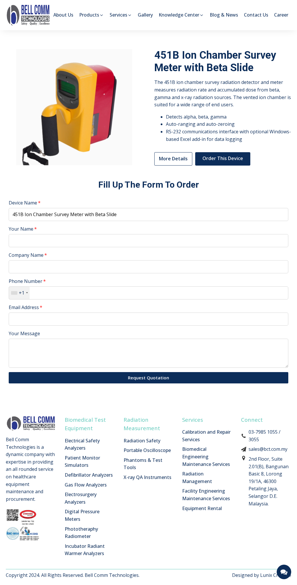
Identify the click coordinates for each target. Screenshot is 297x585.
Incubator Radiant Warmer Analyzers (85, 550)
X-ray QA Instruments (147, 477)
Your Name (21, 229)
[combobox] (19, 293)
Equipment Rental (202, 508)
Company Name (26, 255)
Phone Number (25, 281)
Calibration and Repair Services (206, 436)
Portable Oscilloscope (147, 450)
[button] (91, 15)
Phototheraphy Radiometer (81, 533)
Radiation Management (197, 477)
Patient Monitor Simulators (82, 462)
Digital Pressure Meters (82, 515)
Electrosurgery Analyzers (81, 498)
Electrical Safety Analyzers (82, 444)
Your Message (24, 333)
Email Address (24, 307)
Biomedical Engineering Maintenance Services (206, 456)
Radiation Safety (142, 440)
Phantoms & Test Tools (143, 464)
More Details (173, 158)
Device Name (23, 203)
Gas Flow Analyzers (86, 485)
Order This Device (222, 158)
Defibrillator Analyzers (89, 475)
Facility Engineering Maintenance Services (206, 495)
